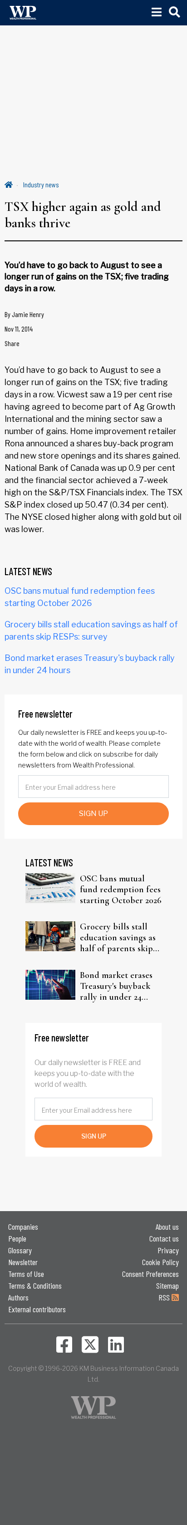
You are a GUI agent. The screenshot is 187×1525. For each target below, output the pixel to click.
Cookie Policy (160, 1262)
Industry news (41, 184)
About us (167, 1227)
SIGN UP (93, 813)
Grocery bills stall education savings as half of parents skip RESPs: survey (118, 937)
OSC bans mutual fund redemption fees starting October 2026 (121, 889)
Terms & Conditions (35, 1285)
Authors (18, 1297)
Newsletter (23, 1262)
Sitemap (167, 1285)
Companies (23, 1227)
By (24, 314)
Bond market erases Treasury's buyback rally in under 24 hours (116, 986)
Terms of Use (26, 1274)
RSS (165, 1297)
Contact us (164, 1238)
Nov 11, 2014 (19, 328)
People (17, 1238)
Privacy (168, 1250)
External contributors (37, 1309)
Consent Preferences (150, 1274)
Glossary (20, 1250)
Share (12, 343)
